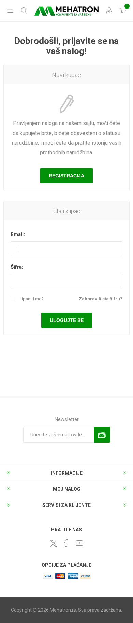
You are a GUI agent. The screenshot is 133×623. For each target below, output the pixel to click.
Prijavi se (102, 435)
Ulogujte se (67, 320)
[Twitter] (53, 543)
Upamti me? (32, 298)
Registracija (66, 175)
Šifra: (17, 267)
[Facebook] (66, 543)
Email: (18, 234)
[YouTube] (79, 543)
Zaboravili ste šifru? (100, 298)
